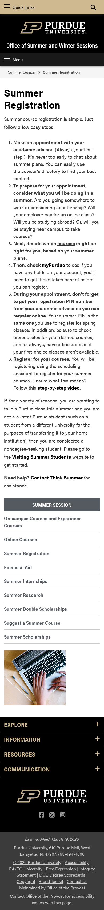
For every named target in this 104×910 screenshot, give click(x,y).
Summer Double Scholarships (35, 608)
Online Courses (20, 539)
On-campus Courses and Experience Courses (43, 522)
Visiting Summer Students (41, 456)
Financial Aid (18, 567)
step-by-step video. (59, 387)
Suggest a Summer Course (32, 622)
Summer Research (23, 595)
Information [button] (22, 739)
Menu (18, 59)
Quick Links (24, 7)
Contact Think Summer (57, 477)
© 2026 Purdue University (37, 862)
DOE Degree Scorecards (62, 875)
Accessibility (77, 862)
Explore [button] (16, 724)
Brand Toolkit (51, 881)
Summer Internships (25, 581)
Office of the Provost (66, 888)
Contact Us (77, 881)
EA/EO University (25, 869)
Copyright (26, 881)
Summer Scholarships (27, 636)
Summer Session (21, 72)
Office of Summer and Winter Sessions (52, 45)
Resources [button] (19, 754)
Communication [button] (27, 769)
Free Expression (61, 869)
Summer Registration (26, 553)
